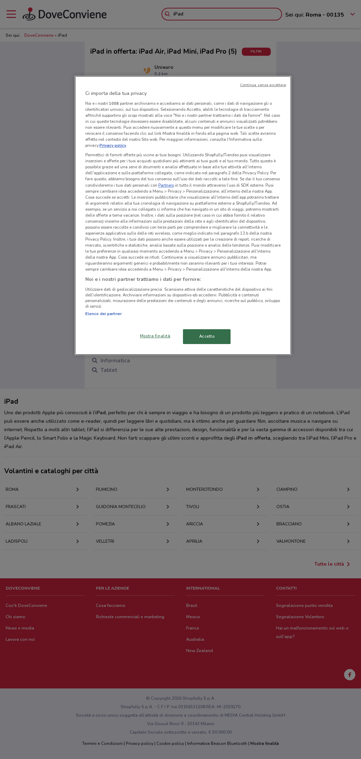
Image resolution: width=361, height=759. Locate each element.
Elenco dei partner (103, 314)
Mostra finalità (155, 336)
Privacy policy (112, 145)
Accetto (207, 336)
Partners (166, 185)
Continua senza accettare (263, 85)
